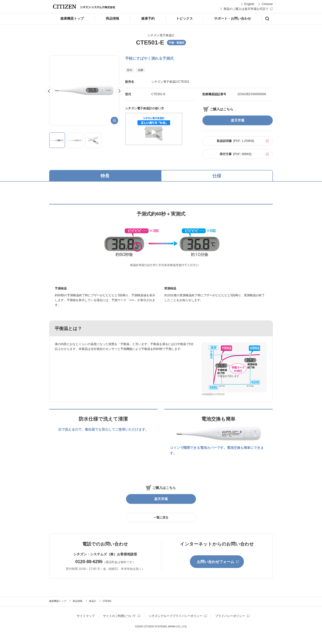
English (249, 4)
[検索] (267, 18)
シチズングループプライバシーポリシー (175, 615)
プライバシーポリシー (230, 615)
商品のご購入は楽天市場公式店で (246, 8)
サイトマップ (86, 615)
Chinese (267, 4)
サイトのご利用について (119, 615)
